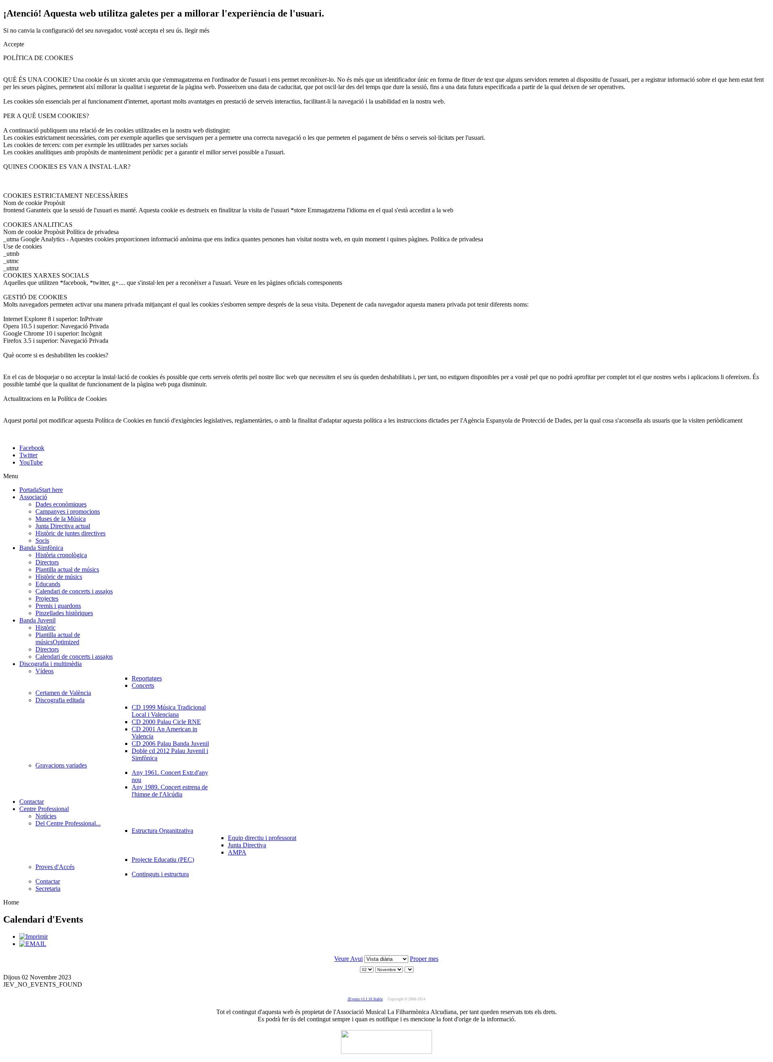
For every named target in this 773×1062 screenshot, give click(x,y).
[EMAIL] (32, 943)
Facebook (31, 447)
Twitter (28, 455)
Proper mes (424, 958)
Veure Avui (348, 958)
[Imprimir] (33, 936)
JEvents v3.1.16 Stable (365, 999)
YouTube (31, 462)
